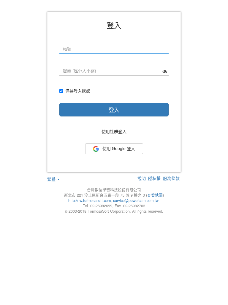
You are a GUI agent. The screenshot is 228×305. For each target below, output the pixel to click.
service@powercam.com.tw (136, 200)
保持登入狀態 (77, 91)
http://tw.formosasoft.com (89, 200)
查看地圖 (155, 195)
